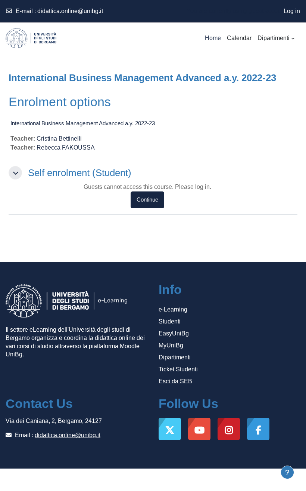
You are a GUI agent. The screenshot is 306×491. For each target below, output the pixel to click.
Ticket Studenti (178, 369)
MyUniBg (171, 345)
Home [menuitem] (213, 38)
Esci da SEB (175, 381)
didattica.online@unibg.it (70, 11)
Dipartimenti (175, 357)
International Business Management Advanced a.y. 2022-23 (82, 123)
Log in (292, 11)
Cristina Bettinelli (59, 138)
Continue (147, 200)
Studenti (170, 321)
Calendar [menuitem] (239, 38)
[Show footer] (287, 472)
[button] (15, 172)
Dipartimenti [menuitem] (273, 38)
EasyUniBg (174, 333)
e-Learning (173, 309)
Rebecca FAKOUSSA (66, 147)
